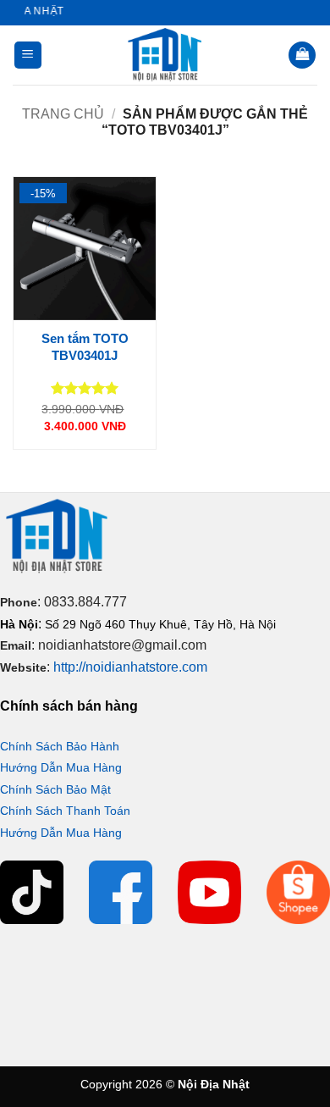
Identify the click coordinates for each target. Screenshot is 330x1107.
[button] (27, 55)
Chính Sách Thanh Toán (65, 810)
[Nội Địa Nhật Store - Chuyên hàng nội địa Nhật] (165, 55)
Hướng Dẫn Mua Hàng (61, 767)
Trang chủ (63, 114)
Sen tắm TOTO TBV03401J (85, 347)
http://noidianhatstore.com (130, 667)
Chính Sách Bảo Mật (55, 789)
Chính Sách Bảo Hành (59, 746)
